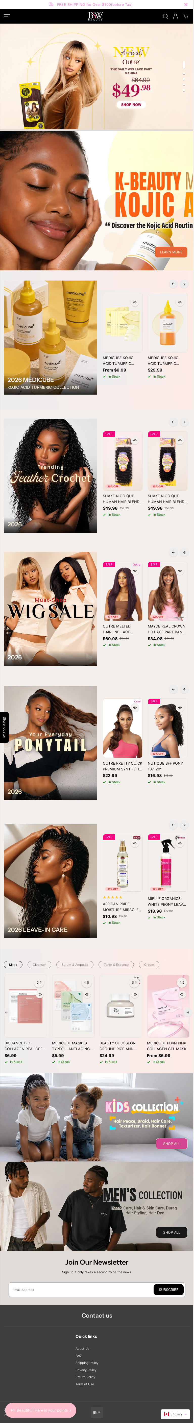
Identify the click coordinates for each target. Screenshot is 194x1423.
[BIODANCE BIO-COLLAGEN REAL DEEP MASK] (26, 1006)
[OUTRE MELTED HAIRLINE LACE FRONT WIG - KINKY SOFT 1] (122, 591)
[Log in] (175, 16)
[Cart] (185, 16)
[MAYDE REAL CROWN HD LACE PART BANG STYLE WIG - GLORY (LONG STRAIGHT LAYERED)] (167, 591)
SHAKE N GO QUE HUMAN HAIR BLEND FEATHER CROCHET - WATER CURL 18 (166, 499)
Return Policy (85, 1377)
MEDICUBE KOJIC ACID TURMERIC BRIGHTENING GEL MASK (119, 361)
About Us (82, 1349)
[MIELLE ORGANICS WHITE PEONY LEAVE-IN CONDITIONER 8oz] (167, 863)
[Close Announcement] (186, 4)
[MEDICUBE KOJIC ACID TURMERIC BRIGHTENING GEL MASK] (122, 322)
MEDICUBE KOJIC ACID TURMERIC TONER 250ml (163, 361)
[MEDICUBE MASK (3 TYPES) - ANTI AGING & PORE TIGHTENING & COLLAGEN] (73, 1006)
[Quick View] (135, 302)
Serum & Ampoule (75, 965)
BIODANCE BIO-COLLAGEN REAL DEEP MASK (25, 1046)
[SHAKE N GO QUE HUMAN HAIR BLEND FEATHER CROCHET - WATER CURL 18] (167, 460)
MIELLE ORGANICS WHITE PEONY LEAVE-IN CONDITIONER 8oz (167, 902)
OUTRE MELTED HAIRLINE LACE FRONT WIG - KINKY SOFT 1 (120, 629)
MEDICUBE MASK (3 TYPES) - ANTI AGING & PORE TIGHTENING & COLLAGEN (72, 1046)
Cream (149, 965)
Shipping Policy (87, 1363)
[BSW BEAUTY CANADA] (95, 16)
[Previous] (173, 284)
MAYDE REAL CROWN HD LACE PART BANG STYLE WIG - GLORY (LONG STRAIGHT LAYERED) (166, 629)
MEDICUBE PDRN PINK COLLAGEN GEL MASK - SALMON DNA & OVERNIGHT (168, 1046)
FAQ (78, 1356)
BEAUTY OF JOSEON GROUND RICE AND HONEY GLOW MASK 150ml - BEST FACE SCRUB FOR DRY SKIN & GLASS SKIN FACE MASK (120, 1046)
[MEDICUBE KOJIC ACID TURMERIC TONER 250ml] (167, 322)
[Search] (165, 16)
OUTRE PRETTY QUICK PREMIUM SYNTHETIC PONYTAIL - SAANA (122, 766)
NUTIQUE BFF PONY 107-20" (165, 766)
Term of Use (85, 1384)
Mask (13, 965)
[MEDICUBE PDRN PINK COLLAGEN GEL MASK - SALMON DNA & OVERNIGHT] (168, 1006)
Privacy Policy (86, 1370)
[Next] (184, 284)
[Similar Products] (39, 982)
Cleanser (39, 965)
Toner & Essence (116, 965)
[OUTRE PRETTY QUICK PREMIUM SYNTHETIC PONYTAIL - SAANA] (122, 728)
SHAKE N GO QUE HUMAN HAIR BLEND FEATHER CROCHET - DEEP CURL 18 (121, 499)
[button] (7, 16)
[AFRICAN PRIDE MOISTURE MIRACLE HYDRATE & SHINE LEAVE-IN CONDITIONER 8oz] (122, 863)
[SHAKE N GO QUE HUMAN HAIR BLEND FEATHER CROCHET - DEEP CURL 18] (122, 460)
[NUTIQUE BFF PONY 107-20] (167, 728)
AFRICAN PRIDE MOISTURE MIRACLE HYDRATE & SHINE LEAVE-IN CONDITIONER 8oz (121, 907)
